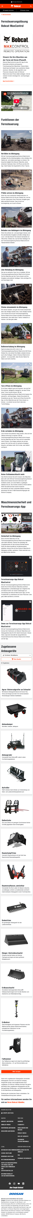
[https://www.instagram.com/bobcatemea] (14, 1184)
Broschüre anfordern (8, 1131)
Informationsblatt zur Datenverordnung (7, 1175)
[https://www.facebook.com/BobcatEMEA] (10, 1184)
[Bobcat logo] (16, 6)
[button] (30, 132)
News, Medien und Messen (23, 1129)
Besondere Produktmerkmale (23, 1140)
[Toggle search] (30, 6)
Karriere (20, 1121)
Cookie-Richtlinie (6, 1153)
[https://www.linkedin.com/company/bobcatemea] (23, 1184)
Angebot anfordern (7, 1121)
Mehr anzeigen (16, 1071)
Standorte (21, 1124)
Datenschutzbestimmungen (8, 1150)
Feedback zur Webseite (24, 1158)
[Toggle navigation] (2, 6)
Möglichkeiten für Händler (23, 1151)
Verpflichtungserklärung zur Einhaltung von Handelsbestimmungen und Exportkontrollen (8, 1166)
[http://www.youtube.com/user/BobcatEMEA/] (19, 1184)
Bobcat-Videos (22, 1133)
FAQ (19, 1155)
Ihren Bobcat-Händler (15, 1102)
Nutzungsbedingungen (8, 1159)
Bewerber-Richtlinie (7, 1156)
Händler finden (5, 1124)
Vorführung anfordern (8, 1128)
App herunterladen (8, 81)
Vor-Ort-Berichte (23, 1136)
